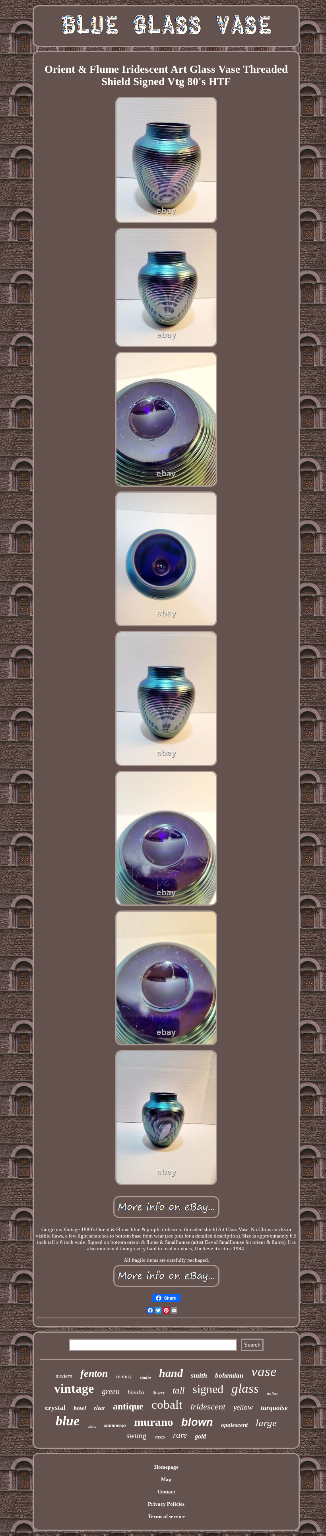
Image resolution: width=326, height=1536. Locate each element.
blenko (136, 1392)
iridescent (207, 1406)
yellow (243, 1407)
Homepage (166, 1467)
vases (160, 1437)
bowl (80, 1408)
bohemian (229, 1375)
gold (200, 1436)
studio (145, 1377)
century (124, 1376)
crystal (55, 1407)
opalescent (234, 1425)
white (91, 1426)
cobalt (166, 1404)
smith (199, 1375)
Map (166, 1479)
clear (99, 1408)
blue (68, 1420)
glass (245, 1388)
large (266, 1422)
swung (136, 1435)
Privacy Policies (166, 1504)
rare (180, 1435)
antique (128, 1406)
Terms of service (166, 1516)
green (111, 1391)
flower (158, 1393)
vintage (74, 1388)
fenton (94, 1373)
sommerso (115, 1425)
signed (207, 1389)
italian (273, 1393)
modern (64, 1376)
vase (264, 1371)
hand (171, 1373)
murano (153, 1421)
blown (197, 1422)
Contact (166, 1492)
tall (178, 1391)
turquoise (274, 1407)
